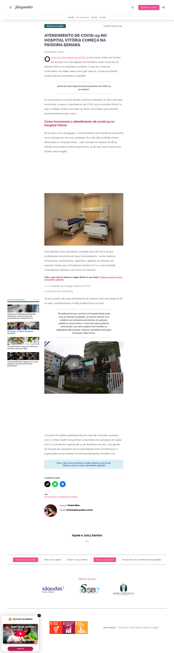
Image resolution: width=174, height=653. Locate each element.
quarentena (64, 496)
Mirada (94, 17)
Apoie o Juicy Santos (104, 560)
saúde (74, 496)
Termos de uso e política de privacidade (141, 559)
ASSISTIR (20, 649)
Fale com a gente (52, 559)
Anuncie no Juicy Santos (26, 560)
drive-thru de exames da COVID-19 (70, 57)
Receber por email (148, 7)
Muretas (103, 17)
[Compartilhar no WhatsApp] (55, 484)
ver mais (36, 300)
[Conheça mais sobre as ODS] (69, 627)
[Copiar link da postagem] (47, 484)
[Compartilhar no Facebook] (63, 484)
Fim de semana (82, 17)
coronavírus (50, 496)
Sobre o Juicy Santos (77, 559)
